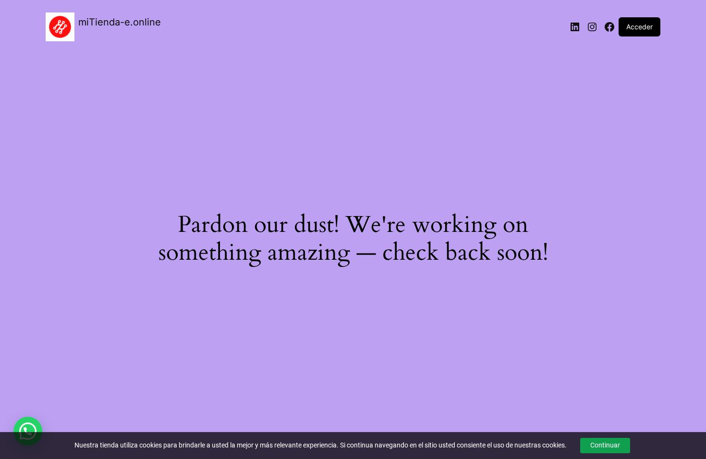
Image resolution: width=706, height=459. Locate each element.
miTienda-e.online (119, 22)
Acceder (639, 27)
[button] (27, 431)
